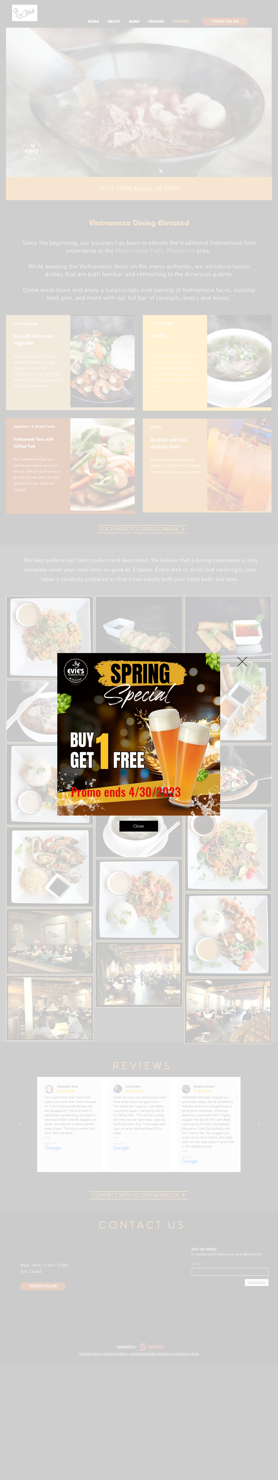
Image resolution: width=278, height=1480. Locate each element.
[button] (242, 661)
